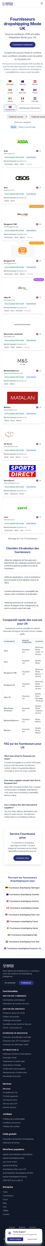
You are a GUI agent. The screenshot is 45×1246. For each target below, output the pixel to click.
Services (6, 1089)
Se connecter (10, 983)
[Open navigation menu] (41, 3)
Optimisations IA (11, 1050)
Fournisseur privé (10, 1100)
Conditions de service (12, 1122)
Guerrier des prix (9, 1107)
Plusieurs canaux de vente (14, 1013)
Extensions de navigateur (15, 1033)
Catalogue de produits (12, 1020)
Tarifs (5, 1192)
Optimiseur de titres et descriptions (17, 1054)
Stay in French (32, 1239)
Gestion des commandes (14, 996)
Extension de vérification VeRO (16, 1044)
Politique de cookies (11, 1126)
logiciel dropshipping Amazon (15, 1176)
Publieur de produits (11, 1016)
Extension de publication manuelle (17, 1037)
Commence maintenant (22, 44)
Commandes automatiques (14, 1000)
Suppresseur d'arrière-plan (14, 1061)
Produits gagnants (10, 1096)
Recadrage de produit (12, 1076)
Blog (5, 1203)
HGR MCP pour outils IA (13, 1180)
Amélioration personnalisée (14, 1069)
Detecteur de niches (11, 1142)
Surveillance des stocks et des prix (17, 1024)
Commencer (26, 983)
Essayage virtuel (9, 1057)
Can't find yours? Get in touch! (29, 108)
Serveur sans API (10, 1103)
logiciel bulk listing (10, 1165)
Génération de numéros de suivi (16, 1003)
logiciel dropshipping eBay (13, 1158)
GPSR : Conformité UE (12, 1028)
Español (22, 1227)
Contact (6, 1214)
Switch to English (15, 1239)
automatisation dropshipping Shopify (18, 1173)
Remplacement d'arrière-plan (15, 1072)
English (12, 1227)
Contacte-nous (22, 858)
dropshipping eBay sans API (14, 1169)
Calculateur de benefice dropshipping (18, 1139)
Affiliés (5, 1210)
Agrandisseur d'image (12, 1065)
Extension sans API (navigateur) (16, 1041)
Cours (5, 1199)
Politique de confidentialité (14, 1119)
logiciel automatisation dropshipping (17, 1154)
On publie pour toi (10, 1092)
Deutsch (32, 1227)
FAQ (4, 1207)
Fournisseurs (8, 1195)
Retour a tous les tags (27, 127)
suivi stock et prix (10, 1162)
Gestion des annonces (14, 1009)
